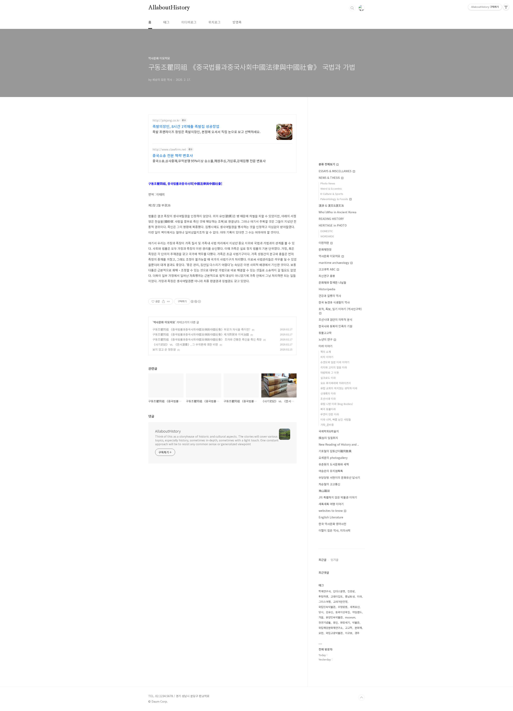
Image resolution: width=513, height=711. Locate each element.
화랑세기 (345, 622)
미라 (359, 596)
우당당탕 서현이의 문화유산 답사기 (339, 477)
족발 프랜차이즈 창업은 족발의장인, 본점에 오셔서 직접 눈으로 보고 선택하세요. (206, 131)
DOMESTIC (326, 231)
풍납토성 (350, 596)
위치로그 (214, 22)
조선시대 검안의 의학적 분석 (335, 320)
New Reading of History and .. (339, 444)
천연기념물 (325, 622)
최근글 (322, 560)
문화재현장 (325, 249)
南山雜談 (324, 491)
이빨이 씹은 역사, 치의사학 (334, 530)
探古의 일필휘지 (328, 438)
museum (350, 617)
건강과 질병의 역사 (330, 296)
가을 (321, 617)
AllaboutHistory (169, 8)
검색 (352, 8)
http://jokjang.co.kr (166, 120)
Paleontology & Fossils (334, 199)
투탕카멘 (323, 596)
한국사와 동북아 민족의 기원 (335, 326)
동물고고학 (325, 333)
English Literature (331, 517)
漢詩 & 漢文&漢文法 (331, 205)
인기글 (334, 560)
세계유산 (355, 607)
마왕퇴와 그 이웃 (329, 372)
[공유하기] (163, 301)
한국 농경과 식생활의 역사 (334, 302)
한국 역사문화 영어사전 (332, 524)
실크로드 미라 (328, 378)
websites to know (331, 511)
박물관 (356, 622)
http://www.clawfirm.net (169, 149)
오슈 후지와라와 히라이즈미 (335, 383)
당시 (321, 612)
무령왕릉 (342, 607)
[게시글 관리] (168, 301)
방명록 (236, 22)
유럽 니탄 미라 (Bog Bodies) (336, 404)
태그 (166, 22)
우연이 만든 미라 (329, 414)
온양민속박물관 (334, 617)
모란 (321, 633)
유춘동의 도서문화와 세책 (334, 464)
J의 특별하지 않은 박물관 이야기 (338, 497)
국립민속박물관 (327, 607)
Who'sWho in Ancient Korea (337, 212)
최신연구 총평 (327, 276)
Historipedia (327, 289)
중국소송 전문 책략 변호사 (172, 155)
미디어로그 (188, 22)
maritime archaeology (334, 263)
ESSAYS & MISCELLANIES (335, 171)
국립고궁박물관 (334, 633)
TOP (361, 697)
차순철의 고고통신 (329, 484)
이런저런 (324, 243)
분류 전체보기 (327, 164)
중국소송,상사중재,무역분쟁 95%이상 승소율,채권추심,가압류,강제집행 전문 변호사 (209, 160)
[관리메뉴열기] (506, 7)
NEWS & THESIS (330, 178)
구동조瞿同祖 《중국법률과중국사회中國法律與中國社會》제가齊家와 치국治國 (200, 334)
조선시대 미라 (328, 399)
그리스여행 (325, 602)
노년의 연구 (326, 339)
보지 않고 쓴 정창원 (164, 349)
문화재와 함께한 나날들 (332, 282)
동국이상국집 (342, 612)
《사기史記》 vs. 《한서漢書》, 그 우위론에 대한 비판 (185, 344)
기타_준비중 (327, 425)
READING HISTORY (331, 219)
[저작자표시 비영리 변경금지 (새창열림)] (195, 301)
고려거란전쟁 (340, 602)
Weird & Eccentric (331, 188)
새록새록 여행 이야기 (331, 504)
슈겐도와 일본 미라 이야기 (334, 362)
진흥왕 (351, 591)
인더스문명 (339, 591)
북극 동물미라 (328, 409)
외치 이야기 (326, 357)
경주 (357, 633)
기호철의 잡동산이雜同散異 (335, 451)
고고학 (348, 628)
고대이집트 (337, 596)
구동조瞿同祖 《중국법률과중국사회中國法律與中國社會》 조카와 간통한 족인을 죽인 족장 (207, 339)
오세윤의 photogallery (333, 458)
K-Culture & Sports (331, 194)
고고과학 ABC (327, 269)
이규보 (348, 633)
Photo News (327, 183)
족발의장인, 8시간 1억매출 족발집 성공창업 (185, 126)
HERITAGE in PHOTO (333, 225)
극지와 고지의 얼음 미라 (333, 367)
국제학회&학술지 (329, 431)
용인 (335, 622)
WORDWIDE (327, 236)
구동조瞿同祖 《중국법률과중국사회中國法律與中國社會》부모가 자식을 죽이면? (201, 329)
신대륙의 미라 (328, 393)
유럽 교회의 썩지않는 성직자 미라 (338, 388)
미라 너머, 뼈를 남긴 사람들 (335, 419)
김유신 (329, 612)
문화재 (358, 628)
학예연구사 (325, 591)
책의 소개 (325, 352)
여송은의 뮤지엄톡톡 (331, 471)
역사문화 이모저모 (164, 322)
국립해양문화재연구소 (331, 628)
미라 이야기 (325, 346)
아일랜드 (357, 612)
